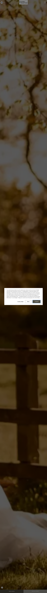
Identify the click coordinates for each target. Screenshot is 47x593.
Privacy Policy (20, 292)
